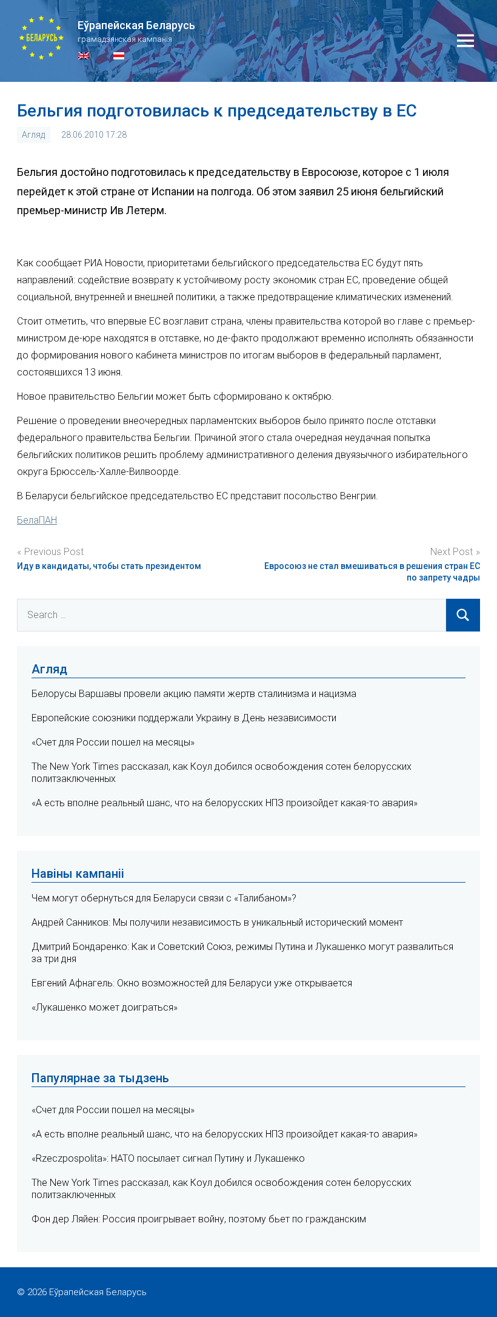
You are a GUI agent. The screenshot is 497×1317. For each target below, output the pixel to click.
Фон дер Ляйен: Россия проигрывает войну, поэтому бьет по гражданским (199, 1219)
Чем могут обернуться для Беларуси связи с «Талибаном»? (164, 898)
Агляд (33, 135)
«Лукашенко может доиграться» (105, 1007)
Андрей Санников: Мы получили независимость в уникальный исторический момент (217, 922)
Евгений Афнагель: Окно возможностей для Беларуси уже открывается (192, 983)
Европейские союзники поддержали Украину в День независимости (184, 718)
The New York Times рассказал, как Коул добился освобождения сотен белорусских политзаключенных (222, 1189)
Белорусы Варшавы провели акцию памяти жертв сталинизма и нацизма (194, 693)
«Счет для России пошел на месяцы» (113, 742)
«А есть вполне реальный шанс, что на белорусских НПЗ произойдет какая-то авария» (225, 803)
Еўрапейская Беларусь (136, 25)
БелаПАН (37, 520)
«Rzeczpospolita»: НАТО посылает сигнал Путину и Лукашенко (168, 1158)
